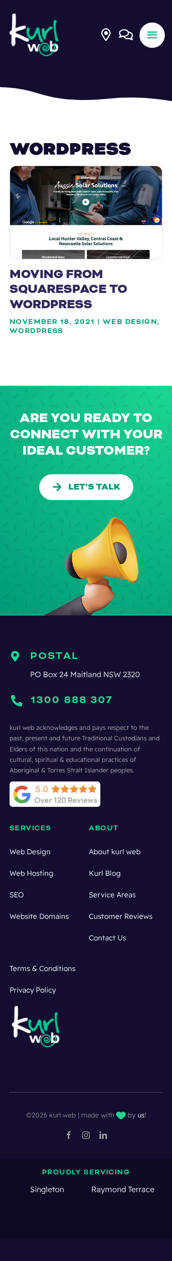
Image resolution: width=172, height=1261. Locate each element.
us (141, 1115)
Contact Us (107, 937)
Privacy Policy (33, 989)
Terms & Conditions (42, 968)
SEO (17, 894)
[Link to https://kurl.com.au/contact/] (126, 34)
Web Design (30, 851)
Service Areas (112, 894)
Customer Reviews (120, 916)
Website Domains (39, 916)
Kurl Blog (105, 873)
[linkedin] (103, 1135)
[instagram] (86, 1135)
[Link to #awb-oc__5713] (106, 34)
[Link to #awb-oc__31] (152, 35)
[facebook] (69, 1135)
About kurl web (114, 851)
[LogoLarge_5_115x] (34, 16)
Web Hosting (32, 873)
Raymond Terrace (91, 1189)
